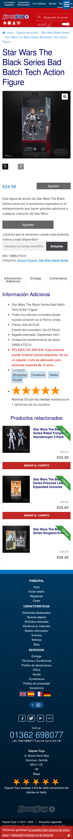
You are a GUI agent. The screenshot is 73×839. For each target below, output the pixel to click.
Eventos (37, 635)
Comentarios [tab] (58, 278)
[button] (65, 96)
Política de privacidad (36, 683)
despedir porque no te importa (32, 835)
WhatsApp (20, 375)
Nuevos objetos (36, 617)
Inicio (3, 23)
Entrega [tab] (35, 278)
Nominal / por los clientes (31, 399)
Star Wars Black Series (55, 32)
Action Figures (27, 260)
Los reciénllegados (9, 3)
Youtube (40, 718)
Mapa (36, 774)
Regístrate (36, 596)
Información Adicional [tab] (13, 279)
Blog (36, 644)
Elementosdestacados (24, 3)
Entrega (36, 656)
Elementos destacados (36, 612)
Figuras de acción (27, 32)
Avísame (56, 246)
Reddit (17, 380)
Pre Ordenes (39, 3)
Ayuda (36, 674)
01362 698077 (36, 734)
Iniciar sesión (13, 23)
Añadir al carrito (36, 465)
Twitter (53, 375)
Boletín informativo (36, 631)
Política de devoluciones (37, 665)
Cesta (36, 600)
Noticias (17, 23)
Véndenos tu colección (36, 626)
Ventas (52, 3)
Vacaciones (36, 688)
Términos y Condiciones (36, 660)
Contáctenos (8, 23)
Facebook (38, 375)
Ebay (49, 718)
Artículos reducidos (36, 621)
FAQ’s (36, 670)
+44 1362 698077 (23, 741)
